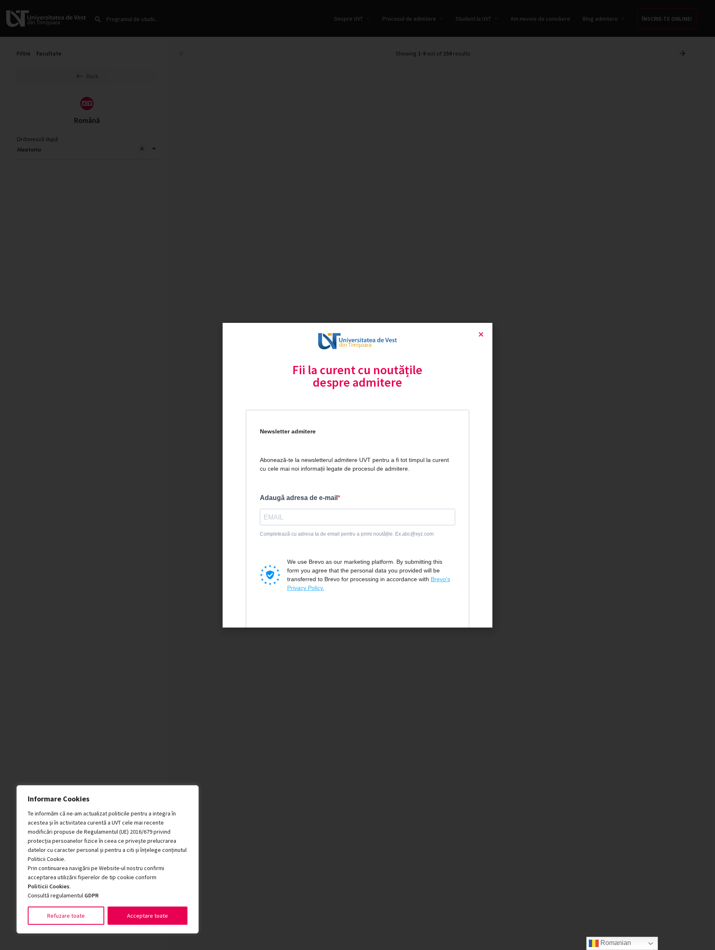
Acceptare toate (147, 915)
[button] (481, 334)
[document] (357, 475)
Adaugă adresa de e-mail (299, 497)
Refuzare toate (66, 915)
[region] (108, 859)
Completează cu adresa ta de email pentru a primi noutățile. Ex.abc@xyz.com (347, 534)
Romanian (615, 942)
